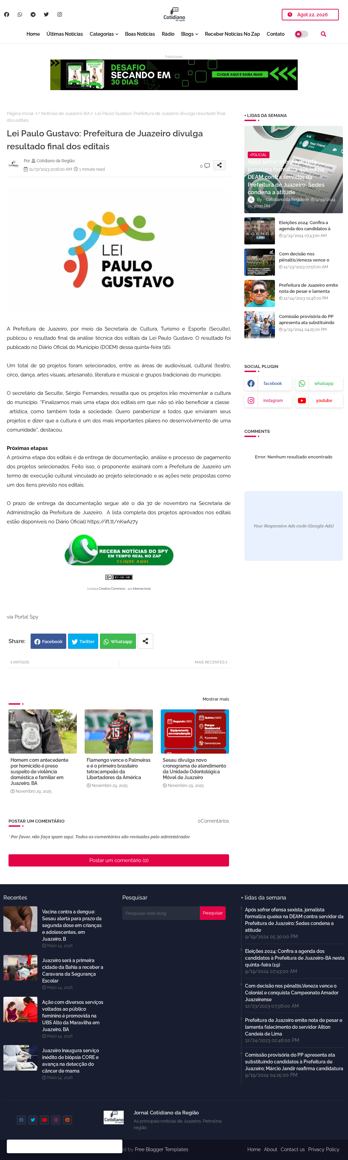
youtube (324, 400)
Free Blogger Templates (161, 1149)
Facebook (52, 641)
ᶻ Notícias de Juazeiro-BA (64, 113)
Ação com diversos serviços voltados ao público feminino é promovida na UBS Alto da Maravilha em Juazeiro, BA (72, 1015)
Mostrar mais (216, 699)
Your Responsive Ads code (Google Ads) (294, 525)
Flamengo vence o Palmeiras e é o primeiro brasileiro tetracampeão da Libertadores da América (119, 768)
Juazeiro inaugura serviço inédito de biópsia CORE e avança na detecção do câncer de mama (70, 1061)
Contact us (293, 1149)
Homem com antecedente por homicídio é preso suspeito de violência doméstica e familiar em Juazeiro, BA (39, 771)
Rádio (168, 34)
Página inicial (20, 113)
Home (33, 34)
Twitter (87, 641)
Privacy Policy (324, 1149)
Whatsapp (121, 641)
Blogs (187, 34)
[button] (323, 34)
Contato (275, 34)
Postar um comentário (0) (119, 860)
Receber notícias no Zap (232, 34)
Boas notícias (140, 34)
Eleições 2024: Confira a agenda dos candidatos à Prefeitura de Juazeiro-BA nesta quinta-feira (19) (306, 232)
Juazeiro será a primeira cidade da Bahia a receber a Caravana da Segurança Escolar (72, 971)
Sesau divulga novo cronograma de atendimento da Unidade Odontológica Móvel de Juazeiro (194, 768)
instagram (273, 400)
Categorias (102, 34)
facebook (273, 383)
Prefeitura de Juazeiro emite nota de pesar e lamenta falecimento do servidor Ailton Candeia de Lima (311, 294)
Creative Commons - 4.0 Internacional (125, 588)
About (270, 1149)
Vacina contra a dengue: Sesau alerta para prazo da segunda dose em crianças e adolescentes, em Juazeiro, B (72, 925)
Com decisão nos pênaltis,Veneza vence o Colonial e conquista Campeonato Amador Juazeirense (291, 992)
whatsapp (324, 383)
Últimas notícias (65, 34)
